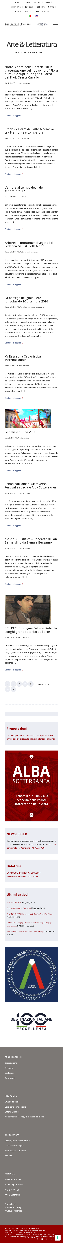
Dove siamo (10, 1078)
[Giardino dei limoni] (28, 418)
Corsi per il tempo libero (15, 1107)
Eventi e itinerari (12, 1102)
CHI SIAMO (26, 2)
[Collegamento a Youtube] (42, 1239)
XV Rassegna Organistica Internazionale (23, 358)
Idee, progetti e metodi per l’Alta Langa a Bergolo (26, 931)
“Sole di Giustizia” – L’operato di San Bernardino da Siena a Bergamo (31, 540)
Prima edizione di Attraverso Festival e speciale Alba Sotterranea (31, 485)
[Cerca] (47, 24)
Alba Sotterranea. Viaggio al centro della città (24, 1117)
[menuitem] (17, 2)
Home (17, 2)
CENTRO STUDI (16, 7)
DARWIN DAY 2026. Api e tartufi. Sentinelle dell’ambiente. (30, 914)
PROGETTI (37, 2)
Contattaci (9, 1073)
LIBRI (37, 11)
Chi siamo (9, 1068)
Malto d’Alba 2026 (14, 902)
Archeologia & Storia (26, 307)
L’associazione (11, 1063)
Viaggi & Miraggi (12, 1189)
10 (7, 689)
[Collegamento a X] (37, 1239)
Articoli (28, 11)
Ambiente (23, 252)
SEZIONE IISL (29, 7)
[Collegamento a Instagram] (51, 1239)
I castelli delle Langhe (14, 1145)
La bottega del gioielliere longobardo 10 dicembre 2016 (26, 299)
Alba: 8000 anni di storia (15, 1151)
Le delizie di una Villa (20, 432)
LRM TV (47, 2)
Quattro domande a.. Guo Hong (19, 908)
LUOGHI (18, 11)
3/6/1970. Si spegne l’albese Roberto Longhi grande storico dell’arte (31, 629)
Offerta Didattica (12, 1112)
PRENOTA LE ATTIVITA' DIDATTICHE (22, 876)
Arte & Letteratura (32, 44)
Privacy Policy (10, 1204)
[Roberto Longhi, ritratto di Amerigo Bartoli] (28, 609)
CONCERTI (40, 7)
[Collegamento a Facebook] (46, 1239)
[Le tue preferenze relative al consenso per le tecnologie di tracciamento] (58, 1238)
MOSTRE (51, 7)
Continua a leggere (13, 115)
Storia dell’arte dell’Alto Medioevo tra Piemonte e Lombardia (29, 130)
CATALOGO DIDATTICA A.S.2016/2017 (23, 873)
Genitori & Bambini (13, 1179)
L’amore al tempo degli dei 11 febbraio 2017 (26, 189)
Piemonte (9, 1155)
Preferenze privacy (13, 1207)
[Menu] (54, 24)
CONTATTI (45, 11)
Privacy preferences (13, 1211)
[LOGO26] (26, 24)
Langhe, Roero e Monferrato (17, 1141)
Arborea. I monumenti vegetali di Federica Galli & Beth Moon (29, 244)
